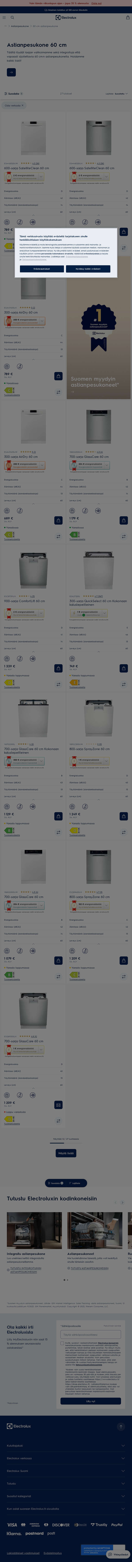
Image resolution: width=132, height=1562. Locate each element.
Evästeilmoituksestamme (77, 256)
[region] (66, 253)
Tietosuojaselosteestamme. (34, 259)
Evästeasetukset (42, 268)
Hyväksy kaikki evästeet (88, 268)
